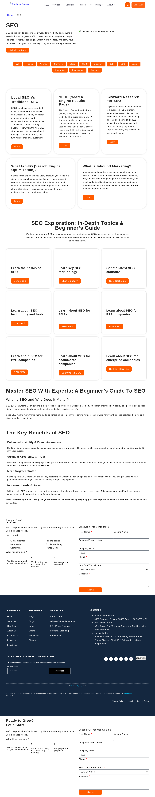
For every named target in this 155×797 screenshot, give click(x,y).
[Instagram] (106, 659)
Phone (82, 557)
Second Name (121, 532)
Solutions (70, 5)
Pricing (98, 5)
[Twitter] (111, 659)
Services (56, 5)
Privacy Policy (12, 666)
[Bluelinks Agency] (22, 4)
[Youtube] (126, 659)
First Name (85, 532)
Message (84, 574)
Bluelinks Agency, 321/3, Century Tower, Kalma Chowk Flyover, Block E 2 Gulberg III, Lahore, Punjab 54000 (118, 640)
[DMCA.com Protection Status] (141, 658)
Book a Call (138, 5)
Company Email (87, 548)
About (110, 5)
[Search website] (127, 4)
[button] (117, 281)
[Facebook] (121, 659)
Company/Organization (90, 540)
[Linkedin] (116, 659)
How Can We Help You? (91, 565)
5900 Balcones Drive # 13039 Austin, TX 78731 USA (120, 619)
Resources (84, 5)
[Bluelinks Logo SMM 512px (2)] (131, 659)
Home (46, 5)
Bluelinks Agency (76, 686)
